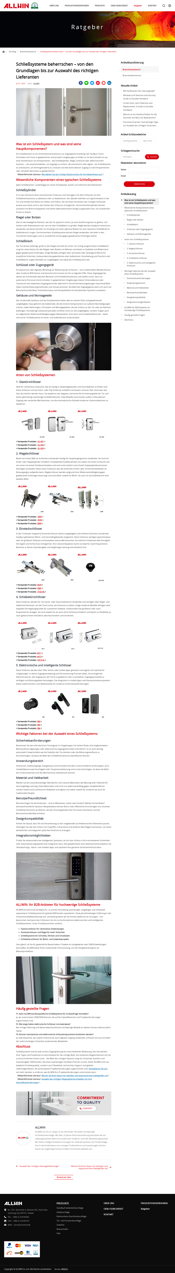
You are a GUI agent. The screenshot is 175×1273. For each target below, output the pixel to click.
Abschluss (128, 319)
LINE (86, 83)
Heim (3, 52)
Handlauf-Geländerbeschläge (70, 1207)
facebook (81, 83)
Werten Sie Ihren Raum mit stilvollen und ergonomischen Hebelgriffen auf (89, 1167)
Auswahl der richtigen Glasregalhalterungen (39, 1166)
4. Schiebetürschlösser (137, 258)
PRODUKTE (100, 6)
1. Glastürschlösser (135, 243)
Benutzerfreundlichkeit (137, 292)
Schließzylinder (133, 215)
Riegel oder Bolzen (135, 219)
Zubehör (61, 1224)
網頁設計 (65, 1269)
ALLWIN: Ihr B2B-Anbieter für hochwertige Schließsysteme (137, 309)
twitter (92, 83)
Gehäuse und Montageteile (139, 234)
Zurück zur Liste (64, 1177)
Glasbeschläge (63, 1212)
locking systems (130, 140)
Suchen (163, 5)
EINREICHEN (139, 184)
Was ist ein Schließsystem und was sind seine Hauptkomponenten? (139, 201)
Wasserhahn (62, 1229)
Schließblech (132, 224)
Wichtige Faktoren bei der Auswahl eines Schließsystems (139, 272)
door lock (147, 140)
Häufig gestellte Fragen (134, 315)
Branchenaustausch (28, 51)
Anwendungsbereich (136, 283)
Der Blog (12, 51)
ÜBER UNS (54, 6)
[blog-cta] (63, 1114)
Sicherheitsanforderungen (138, 278)
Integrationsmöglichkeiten (138, 302)
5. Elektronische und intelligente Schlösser (141, 264)
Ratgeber (138, 6)
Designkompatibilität (136, 297)
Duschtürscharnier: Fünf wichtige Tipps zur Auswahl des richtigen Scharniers (140, 124)
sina (98, 83)
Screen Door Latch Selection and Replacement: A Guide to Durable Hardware (138, 106)
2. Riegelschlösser (135, 248)
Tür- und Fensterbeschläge (69, 1220)
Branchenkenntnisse (132, 75)
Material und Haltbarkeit (138, 287)
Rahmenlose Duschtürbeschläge (71, 1216)
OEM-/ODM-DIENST (119, 6)
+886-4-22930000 (20, 1217)
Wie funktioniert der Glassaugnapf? (139, 91)
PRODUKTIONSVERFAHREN (77, 6)
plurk (104, 83)
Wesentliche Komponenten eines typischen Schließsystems (139, 209)
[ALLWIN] (23, 1138)
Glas (58, 1233)
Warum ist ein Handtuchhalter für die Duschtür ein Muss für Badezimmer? (140, 116)
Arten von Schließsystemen (136, 239)
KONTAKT (152, 6)
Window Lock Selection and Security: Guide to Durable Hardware (139, 97)
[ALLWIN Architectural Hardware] (21, 5)
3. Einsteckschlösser (136, 253)
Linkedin (109, 83)
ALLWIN (36, 83)
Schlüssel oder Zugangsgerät (140, 229)
